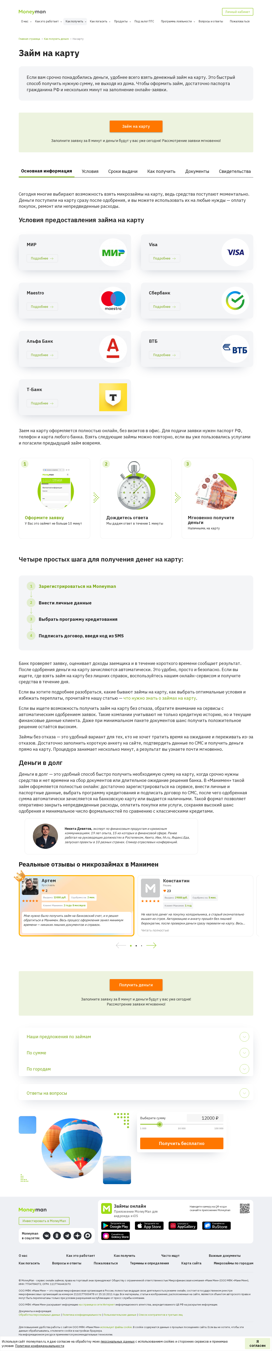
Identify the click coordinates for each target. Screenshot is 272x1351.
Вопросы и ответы (211, 21)
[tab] (131, 946)
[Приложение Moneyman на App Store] (149, 1225)
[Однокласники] (57, 1236)
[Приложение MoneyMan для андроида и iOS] (107, 1210)
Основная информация (46, 171)
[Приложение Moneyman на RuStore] (216, 1225)
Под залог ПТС (144, 21)
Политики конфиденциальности (39, 1346)
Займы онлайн (130, 1206)
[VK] (47, 1236)
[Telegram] (67, 1236)
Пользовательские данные (120, 1314)
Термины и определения (149, 1263)
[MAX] (88, 1236)
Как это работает (47, 21)
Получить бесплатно (181, 1143)
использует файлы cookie (116, 1327)
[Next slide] (152, 945)
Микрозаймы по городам (233, 1263)
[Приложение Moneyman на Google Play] (115, 1225)
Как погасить (98, 21)
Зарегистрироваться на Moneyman (77, 586)
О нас (24, 21)
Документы (197, 171)
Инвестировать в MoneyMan (44, 1221)
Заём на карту (136, 126)
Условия (90, 171)
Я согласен (257, 1343)
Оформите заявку (44, 517)
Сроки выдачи (123, 171)
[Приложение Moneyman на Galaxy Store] (115, 1236)
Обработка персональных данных (39, 1314)
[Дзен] (77, 1236)
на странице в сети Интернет (97, 1304)
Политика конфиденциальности (82, 1314)
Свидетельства (235, 171)
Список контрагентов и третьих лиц (161, 1314)
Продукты (121, 21)
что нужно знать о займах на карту (159, 698)
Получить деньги (136, 984)
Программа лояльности (176, 21)
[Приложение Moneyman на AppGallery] (182, 1225)
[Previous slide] (119, 945)
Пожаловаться (239, 21)
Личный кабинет (237, 12)
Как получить (74, 21)
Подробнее (39, 258)
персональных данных (118, 1341)
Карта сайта (191, 1263)
